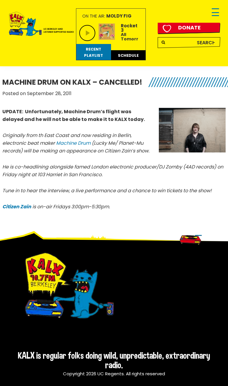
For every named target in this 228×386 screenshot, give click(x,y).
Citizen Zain (16, 206)
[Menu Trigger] (215, 12)
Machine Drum (73, 143)
